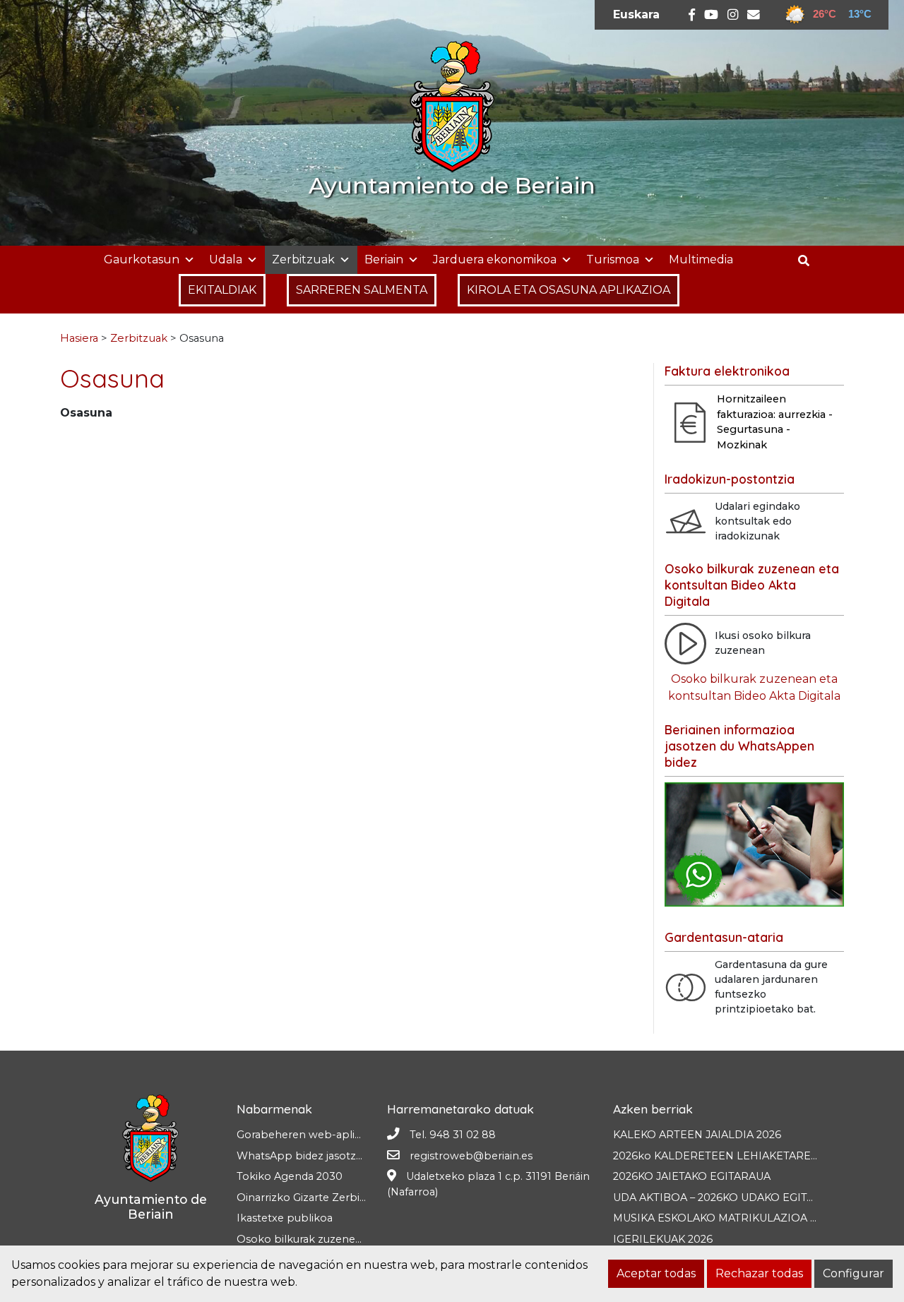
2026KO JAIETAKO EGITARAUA (692, 1176)
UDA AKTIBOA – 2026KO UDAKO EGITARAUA (728, 1197)
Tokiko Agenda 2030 (290, 1176)
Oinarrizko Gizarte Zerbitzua (309, 1197)
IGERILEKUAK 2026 (663, 1239)
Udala (225, 259)
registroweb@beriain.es (471, 1155)
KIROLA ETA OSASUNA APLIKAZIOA (568, 290)
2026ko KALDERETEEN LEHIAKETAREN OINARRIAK (748, 1155)
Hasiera (79, 338)
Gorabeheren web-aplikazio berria (326, 1134)
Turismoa (612, 259)
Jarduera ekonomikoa (495, 259)
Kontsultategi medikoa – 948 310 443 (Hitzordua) (198, 458)
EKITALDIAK (222, 290)
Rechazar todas (759, 1273)
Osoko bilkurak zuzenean (302, 1239)
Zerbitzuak (303, 259)
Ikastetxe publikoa (285, 1218)
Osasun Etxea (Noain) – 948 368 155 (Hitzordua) (193, 441)
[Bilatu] (809, 261)
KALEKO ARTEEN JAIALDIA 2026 (697, 1134)
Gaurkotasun (141, 259)
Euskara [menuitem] (636, 14)
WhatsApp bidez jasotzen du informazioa (343, 1155)
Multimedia (701, 259)
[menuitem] (636, 15)
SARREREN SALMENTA (361, 290)
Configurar (853, 1273)
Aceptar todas (656, 1273)
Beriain (383, 259)
